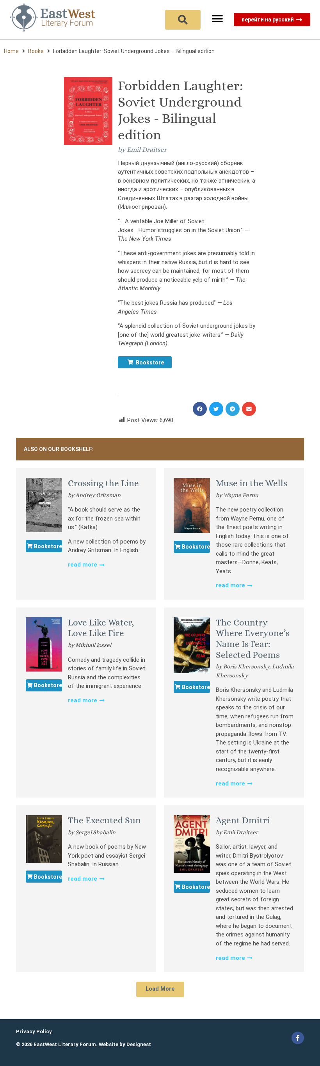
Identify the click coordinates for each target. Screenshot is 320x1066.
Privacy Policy (34, 1031)
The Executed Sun (104, 820)
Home (11, 51)
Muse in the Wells (251, 483)
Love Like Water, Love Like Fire (101, 627)
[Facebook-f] (298, 1038)
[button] (217, 18)
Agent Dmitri (243, 820)
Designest (138, 1044)
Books (36, 51)
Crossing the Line (103, 483)
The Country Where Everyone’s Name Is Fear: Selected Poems (253, 638)
